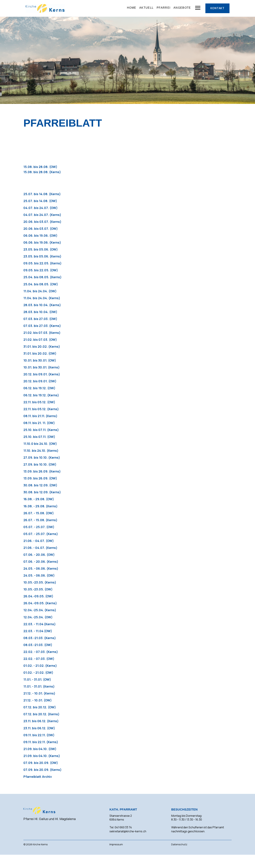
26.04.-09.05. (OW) (38, 596)
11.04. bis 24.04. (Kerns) (41, 298)
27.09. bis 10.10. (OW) (39, 464)
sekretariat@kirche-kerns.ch (127, 831)
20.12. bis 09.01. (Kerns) (41, 374)
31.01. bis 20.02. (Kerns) (41, 346)
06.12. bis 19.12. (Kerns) (41, 395)
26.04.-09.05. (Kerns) (40, 603)
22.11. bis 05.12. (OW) (39, 402)
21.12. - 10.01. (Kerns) (39, 693)
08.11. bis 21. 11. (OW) (39, 423)
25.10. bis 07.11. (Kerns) (41, 430)
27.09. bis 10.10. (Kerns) (41, 457)
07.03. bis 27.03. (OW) (40, 319)
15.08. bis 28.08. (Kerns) (42, 172)
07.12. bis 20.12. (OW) (39, 707)
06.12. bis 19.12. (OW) (39, 388)
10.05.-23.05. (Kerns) (39, 582)
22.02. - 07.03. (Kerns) (40, 652)
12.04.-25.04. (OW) (38, 617)
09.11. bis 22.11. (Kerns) (40, 742)
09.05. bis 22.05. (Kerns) (42, 263)
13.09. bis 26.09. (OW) (40, 478)
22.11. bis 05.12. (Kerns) (41, 409)
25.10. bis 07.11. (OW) (39, 437)
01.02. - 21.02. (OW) (38, 672)
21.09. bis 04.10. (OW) (39, 749)
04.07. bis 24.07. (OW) (40, 208)
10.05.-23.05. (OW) (38, 589)
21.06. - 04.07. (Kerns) (40, 548)
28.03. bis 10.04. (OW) (40, 312)
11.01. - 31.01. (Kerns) (39, 686)
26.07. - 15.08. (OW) (38, 513)
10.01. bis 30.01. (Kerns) (41, 367)
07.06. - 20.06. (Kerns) (40, 561)
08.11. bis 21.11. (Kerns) (40, 416)
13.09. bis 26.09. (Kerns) (42, 471)
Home (131, 7)
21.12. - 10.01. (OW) (37, 700)
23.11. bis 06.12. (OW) (39, 728)
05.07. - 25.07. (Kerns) (40, 534)
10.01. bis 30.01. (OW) (39, 360)
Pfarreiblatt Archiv (37, 776)
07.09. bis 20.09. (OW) (40, 763)
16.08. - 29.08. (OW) (38, 499)
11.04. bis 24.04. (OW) (40, 291)
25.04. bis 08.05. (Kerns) (42, 277)
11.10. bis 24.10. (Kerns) (40, 450)
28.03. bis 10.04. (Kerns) (42, 305)
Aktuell (146, 7)
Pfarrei (163, 7)
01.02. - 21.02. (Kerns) (40, 665)
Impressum (116, 844)
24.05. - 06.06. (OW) (39, 575)
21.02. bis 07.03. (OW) (40, 339)
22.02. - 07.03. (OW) (38, 659)
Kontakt (217, 8)
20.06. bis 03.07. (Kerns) (42, 222)
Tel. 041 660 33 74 (120, 827)
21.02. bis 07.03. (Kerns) (42, 333)
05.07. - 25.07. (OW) (38, 527)
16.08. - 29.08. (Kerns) (40, 506)
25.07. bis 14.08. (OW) (40, 201)
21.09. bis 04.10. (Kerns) (41, 756)
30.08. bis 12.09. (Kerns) (42, 492)
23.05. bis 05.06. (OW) (40, 249)
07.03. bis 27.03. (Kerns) (42, 326)
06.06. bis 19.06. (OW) (40, 235)
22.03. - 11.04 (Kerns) (39, 624)
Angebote (182, 7)
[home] (45, 8)
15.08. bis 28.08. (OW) (40, 167)
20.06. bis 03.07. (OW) (40, 228)
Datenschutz (179, 844)
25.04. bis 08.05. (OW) (40, 284)
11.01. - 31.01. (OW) (37, 679)
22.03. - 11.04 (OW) (37, 631)
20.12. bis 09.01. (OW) (39, 381)
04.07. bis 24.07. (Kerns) (42, 215)
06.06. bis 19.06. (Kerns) (42, 242)
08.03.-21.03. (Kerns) (39, 638)
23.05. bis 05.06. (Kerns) (42, 256)
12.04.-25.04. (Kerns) (39, 610)
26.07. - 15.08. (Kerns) (40, 520)
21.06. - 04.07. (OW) (38, 541)
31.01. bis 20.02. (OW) (39, 353)
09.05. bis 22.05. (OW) (40, 270)
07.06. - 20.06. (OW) (39, 555)
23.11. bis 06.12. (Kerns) (41, 721)
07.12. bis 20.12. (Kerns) (41, 714)
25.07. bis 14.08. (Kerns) (42, 194)
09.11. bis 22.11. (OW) (38, 735)
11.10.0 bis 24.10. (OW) (40, 444)
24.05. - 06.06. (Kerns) (40, 568)
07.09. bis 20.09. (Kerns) (42, 770)
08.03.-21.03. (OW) (37, 645)
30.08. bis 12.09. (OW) (40, 485)
